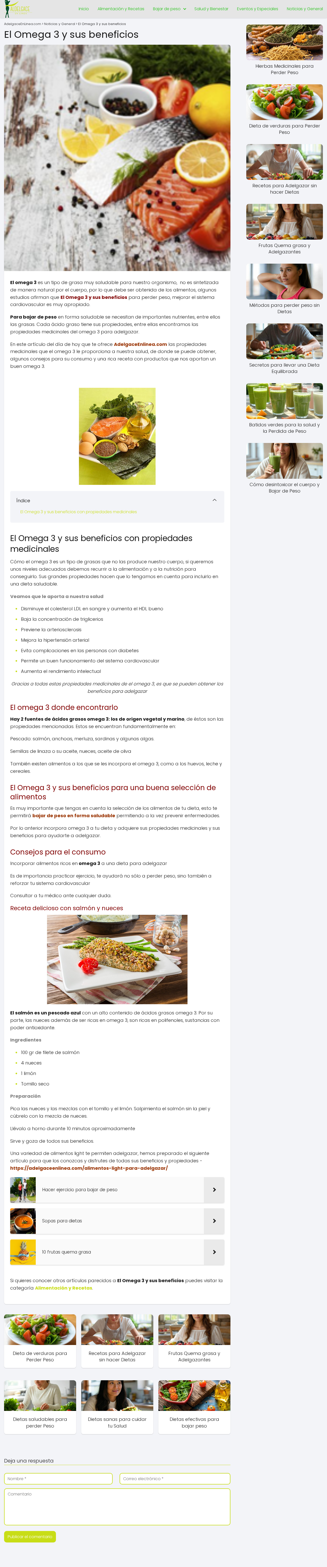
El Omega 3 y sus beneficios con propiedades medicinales (78, 512)
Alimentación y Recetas (121, 9)
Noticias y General (305, 9)
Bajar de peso (167, 9)
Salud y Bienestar (211, 9)
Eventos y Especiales (257, 9)
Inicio (84, 9)
